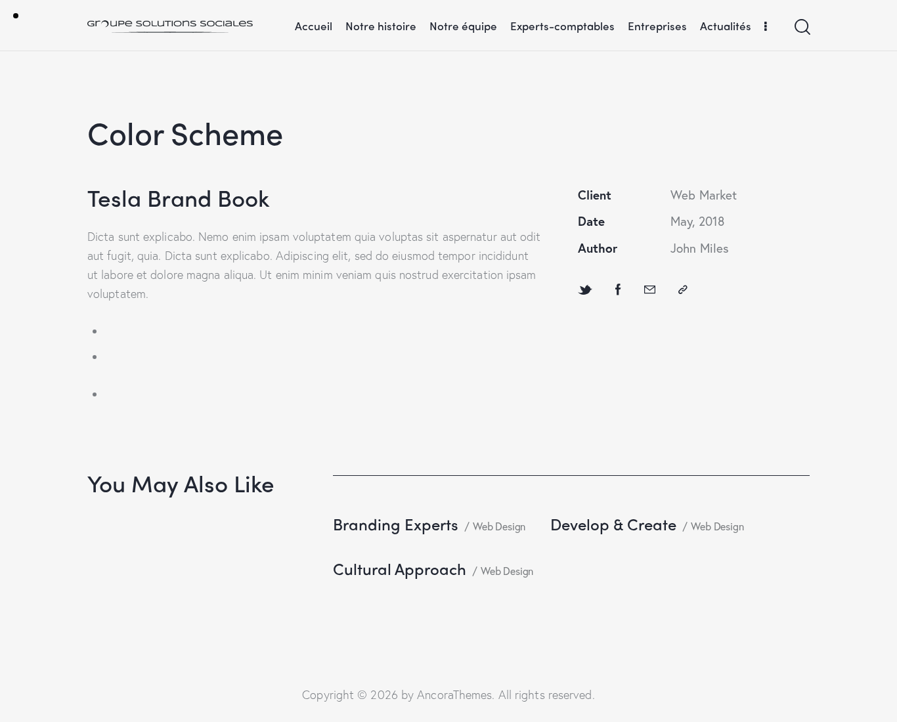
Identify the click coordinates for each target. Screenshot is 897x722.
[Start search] (801, 27)
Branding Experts (395, 524)
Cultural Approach (399, 568)
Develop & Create (613, 524)
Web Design (499, 526)
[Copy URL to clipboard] (683, 289)
